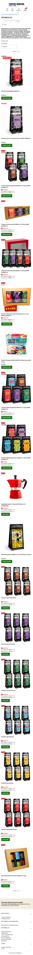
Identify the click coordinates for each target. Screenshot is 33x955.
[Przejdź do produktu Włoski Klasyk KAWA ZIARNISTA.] (16, 72)
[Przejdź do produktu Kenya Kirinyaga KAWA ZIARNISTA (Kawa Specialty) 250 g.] (16, 343)
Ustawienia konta (5, 918)
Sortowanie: (4, 43)
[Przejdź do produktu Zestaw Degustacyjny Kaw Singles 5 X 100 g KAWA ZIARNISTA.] (16, 439)
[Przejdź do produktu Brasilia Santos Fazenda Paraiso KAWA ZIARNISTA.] (16, 119)
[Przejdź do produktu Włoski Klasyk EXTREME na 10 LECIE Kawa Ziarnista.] (16, 535)
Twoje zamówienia (5, 917)
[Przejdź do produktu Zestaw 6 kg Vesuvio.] (16, 766)
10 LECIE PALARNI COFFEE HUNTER (12, 20)
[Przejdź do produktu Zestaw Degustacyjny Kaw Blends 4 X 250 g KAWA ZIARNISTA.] (16, 166)
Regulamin (3, 940)
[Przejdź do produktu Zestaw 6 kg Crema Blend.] (16, 581)
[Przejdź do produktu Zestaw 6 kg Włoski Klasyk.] (16, 812)
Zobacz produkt (7, 98)
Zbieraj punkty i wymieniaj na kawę (9, 925)
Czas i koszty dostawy (7, 934)
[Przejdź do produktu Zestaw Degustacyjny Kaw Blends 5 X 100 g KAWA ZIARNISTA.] (16, 388)
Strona (14, 51)
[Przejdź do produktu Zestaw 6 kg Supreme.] (16, 720)
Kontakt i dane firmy (6, 947)
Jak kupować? (4, 933)
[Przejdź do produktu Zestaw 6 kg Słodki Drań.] (16, 673)
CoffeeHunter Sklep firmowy (9, 14)
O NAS (3, 948)
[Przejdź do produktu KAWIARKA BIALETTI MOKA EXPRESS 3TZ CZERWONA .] (16, 487)
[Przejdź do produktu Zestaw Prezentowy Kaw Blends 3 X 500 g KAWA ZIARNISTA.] (16, 211)
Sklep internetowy (15, 953)
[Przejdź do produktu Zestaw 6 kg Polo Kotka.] (16, 627)
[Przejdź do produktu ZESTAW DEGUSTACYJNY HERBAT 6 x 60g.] (16, 859)
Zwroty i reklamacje (6, 937)
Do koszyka (6, 514)
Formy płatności (5, 936)
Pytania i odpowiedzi (6, 939)
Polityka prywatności (6, 931)
